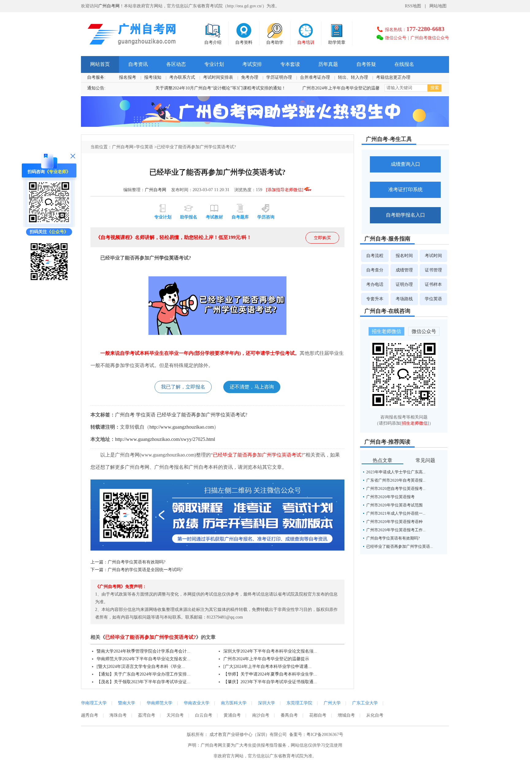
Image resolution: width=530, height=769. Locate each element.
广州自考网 (109, 6)
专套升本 (374, 299)
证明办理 (404, 284)
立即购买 (322, 238)
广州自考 (125, 414)
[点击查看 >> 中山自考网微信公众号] (49, 281)
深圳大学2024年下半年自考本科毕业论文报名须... (270, 651)
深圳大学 (266, 703)
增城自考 (346, 715)
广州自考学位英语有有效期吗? (393, 538)
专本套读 (290, 64)
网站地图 (438, 6)
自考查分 (374, 270)
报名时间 (404, 255)
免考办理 (249, 77)
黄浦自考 (232, 715)
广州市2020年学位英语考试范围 (394, 505)
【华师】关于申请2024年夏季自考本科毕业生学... (270, 674)
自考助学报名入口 (405, 215)
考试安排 (252, 64)
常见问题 (425, 460)
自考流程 (374, 255)
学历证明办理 (279, 77)
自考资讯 (138, 64)
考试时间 (433, 255)
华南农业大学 (196, 703)
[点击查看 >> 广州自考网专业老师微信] (49, 222)
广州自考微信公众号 (429, 38)
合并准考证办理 (315, 77)
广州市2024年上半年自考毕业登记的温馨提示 (327, 88)
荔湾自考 (146, 715)
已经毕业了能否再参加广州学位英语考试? (202, 414)
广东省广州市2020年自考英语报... (395, 480)
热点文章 (382, 460)
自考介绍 (212, 42)
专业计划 (214, 64)
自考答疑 (366, 64)
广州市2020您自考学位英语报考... (395, 488)
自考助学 (274, 42)
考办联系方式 (182, 77)
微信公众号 (395, 38)
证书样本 (433, 284)
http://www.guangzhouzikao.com (181, 427)
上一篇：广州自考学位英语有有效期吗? (127, 562)
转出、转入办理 (353, 77)
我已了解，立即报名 (183, 386)
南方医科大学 (234, 703)
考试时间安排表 (218, 77)
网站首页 (100, 64)
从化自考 (374, 715)
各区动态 (176, 64)
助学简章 (336, 42)
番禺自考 (289, 715)
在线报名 (404, 64)
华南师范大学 (159, 703)
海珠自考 (118, 715)
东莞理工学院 (299, 703)
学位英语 (144, 147)
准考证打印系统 (405, 189)
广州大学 (332, 703)
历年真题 (328, 64)
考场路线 (404, 299)
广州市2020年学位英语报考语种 (394, 521)
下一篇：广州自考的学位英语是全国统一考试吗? (136, 569)
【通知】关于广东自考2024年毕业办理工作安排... (143, 674)
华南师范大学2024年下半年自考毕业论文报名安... (143, 659)
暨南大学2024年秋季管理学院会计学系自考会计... (143, 651)
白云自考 (203, 715)
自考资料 (243, 42)
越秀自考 (89, 715)
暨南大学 (126, 703)
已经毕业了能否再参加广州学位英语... (399, 546)
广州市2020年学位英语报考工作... (395, 530)
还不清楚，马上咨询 (252, 386)
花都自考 (317, 715)
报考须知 (152, 77)
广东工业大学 (365, 703)
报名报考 (127, 77)
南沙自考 (260, 715)
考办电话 (374, 284)
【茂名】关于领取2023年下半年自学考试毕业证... (143, 682)
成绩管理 (404, 270)
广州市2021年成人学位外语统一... (395, 513)
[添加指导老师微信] (284, 190)
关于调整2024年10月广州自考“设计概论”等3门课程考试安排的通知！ (202, 88)
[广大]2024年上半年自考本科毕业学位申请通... (267, 666)
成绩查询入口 (405, 164)
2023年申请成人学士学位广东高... (395, 472)
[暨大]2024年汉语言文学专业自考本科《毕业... (141, 666)
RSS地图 (413, 6)
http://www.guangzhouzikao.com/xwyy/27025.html (165, 439)
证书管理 (433, 270)
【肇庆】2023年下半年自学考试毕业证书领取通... (270, 682)
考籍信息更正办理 (393, 77)
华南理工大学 (94, 703)
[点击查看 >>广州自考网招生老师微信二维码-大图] (404, 406)
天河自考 (175, 715)
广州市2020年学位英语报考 (390, 496)
